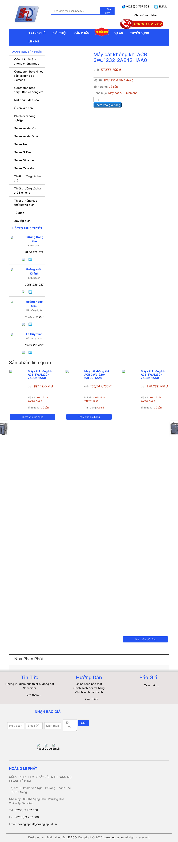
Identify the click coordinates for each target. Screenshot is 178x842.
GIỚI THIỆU (59, 33)
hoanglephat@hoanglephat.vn (37, 824)
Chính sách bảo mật (89, 684)
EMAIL (162, 6)
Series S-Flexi (23, 152)
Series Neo (21, 144)
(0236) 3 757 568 (137, 6)
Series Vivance (24, 160)
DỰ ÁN (118, 33)
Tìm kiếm (108, 11)
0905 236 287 (34, 284)
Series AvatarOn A (26, 136)
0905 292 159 (34, 317)
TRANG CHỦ (37, 33)
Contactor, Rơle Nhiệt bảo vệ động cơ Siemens (28, 76)
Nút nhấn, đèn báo (26, 100)
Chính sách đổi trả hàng (89, 688)
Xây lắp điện (22, 221)
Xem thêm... (33, 695)
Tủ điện (19, 213)
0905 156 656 (34, 345)
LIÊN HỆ (34, 41)
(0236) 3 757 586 (27, 817)
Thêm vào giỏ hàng (107, 105)
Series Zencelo (24, 168)
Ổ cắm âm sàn (23, 108)
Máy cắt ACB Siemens (122, 93)
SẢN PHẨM (82, 33)
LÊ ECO (71, 837)
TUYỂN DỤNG (139, 33)
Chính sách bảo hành (89, 692)
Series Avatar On (25, 128)
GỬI (83, 723)
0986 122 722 (34, 252)
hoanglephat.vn (113, 837)
